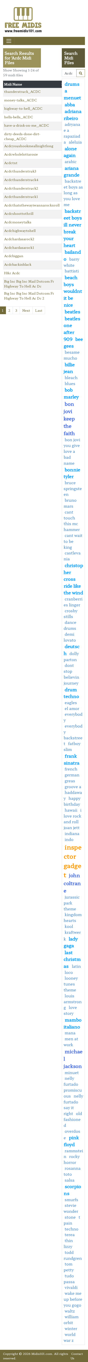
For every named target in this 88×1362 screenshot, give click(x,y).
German (72, 775)
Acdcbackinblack (17, 264)
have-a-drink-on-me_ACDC (26, 125)
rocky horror (72, 1159)
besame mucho (72, 355)
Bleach (71, 377)
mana (70, 1033)
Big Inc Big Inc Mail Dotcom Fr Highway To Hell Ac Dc (29, 284)
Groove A (73, 786)
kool (69, 926)
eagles (71, 702)
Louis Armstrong (73, 1001)
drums (72, 83)
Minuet (72, 1072)
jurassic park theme (72, 903)
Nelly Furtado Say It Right (73, 1104)
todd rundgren (73, 1255)
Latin (76, 966)
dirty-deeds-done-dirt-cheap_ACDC (22, 136)
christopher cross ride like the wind (73, 579)
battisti (72, 271)
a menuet (72, 94)
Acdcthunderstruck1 (21, 196)
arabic (71, 161)
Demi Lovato (70, 637)
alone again (70, 151)
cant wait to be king (73, 541)
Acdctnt (10, 162)
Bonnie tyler (72, 473)
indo (69, 839)
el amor (72, 708)
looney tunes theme (71, 984)
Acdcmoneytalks (17, 222)
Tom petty (69, 1267)
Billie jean (69, 367)
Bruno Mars (70, 503)
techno (71, 1229)
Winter (71, 1328)
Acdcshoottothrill (18, 213)
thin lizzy (68, 1243)
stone (70, 1217)
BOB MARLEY (71, 393)
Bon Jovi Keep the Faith (69, 418)
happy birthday (72, 801)
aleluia (75, 142)
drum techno (71, 692)
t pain (72, 1220)
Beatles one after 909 (72, 328)
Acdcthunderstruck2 (21, 188)
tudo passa (69, 1278)
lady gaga (71, 942)
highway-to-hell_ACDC (23, 108)
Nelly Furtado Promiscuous (73, 1087)
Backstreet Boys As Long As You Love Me (73, 192)
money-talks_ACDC (20, 100)
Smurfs (71, 1199)
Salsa (69, 1180)
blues (70, 383)
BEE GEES (73, 342)
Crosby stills (70, 613)
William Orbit (71, 1319)
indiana (72, 833)
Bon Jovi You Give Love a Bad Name (72, 451)
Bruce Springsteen (73, 488)
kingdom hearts (73, 917)
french (71, 769)
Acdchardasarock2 (19, 238)
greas (70, 781)
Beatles (72, 311)
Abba (70, 104)
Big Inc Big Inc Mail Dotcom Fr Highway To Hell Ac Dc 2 (29, 296)
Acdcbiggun (13, 255)
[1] (80, 73)
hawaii (71, 810)
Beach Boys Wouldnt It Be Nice (73, 291)
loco (69, 972)
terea (70, 1234)
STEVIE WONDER (71, 1208)
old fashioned (73, 1119)
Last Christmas (72, 959)
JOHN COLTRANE (72, 882)
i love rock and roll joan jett (72, 818)
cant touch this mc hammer (72, 520)
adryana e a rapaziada (72, 133)
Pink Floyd (71, 1140)
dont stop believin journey (71, 674)
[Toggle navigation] (9, 41)
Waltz (70, 1311)
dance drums (70, 625)
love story (70, 1010)
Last (38, 310)
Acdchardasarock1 (19, 247)
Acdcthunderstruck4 (21, 179)
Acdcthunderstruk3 (20, 171)
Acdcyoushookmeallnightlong (28, 145)
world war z (70, 1337)
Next (26, 310)
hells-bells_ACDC (18, 116)
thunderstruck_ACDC (22, 91)
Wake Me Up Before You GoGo (73, 1299)
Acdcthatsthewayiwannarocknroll (32, 205)
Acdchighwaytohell (20, 230)
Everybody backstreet (73, 734)
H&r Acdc (12, 272)
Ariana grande (71, 171)
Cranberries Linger (73, 602)
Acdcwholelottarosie (21, 154)
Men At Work (71, 1041)
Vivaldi (71, 1287)
